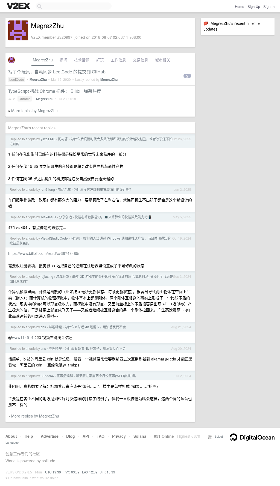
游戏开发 (62, 276)
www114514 (22, 337)
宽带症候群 (65, 375)
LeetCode (16, 79)
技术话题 (81, 59)
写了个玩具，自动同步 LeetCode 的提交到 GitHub (57, 71)
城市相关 (162, 59)
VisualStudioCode (54, 238)
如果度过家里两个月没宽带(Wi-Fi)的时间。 (107, 375)
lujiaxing (47, 276)
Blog (70, 436)
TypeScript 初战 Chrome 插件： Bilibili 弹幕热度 (54, 91)
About (11, 436)
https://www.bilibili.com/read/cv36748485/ (43, 253)
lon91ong (48, 189)
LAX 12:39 (90, 472)
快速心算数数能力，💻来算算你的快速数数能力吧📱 (113, 216)
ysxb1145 (48, 138)
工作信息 (118, 59)
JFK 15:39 (107, 472)
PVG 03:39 (71, 472)
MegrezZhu (43, 59)
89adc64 (47, 375)
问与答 (63, 138)
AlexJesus (48, 216)
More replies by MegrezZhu (35, 416)
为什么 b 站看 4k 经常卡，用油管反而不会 (95, 326)
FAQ (100, 436)
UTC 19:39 (53, 472)
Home (239, 6)
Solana (139, 436)
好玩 (100, 59)
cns (43, 326)
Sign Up (253, 6)
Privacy (119, 436)
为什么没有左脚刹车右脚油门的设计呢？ (103, 189)
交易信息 (140, 59)
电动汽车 (64, 189)
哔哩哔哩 (55, 326)
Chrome (25, 98)
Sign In (269, 6)
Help (29, 436)
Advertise (50, 436)
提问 (63, 59)
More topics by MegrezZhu (34, 110)
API (86, 436)
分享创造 (65, 216)
